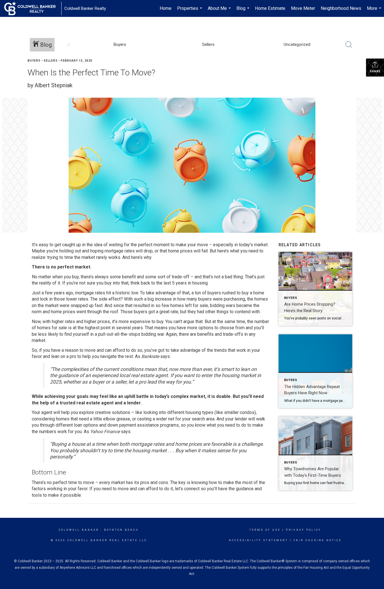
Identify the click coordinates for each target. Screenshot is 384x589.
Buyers (34, 60)
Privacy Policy (303, 529)
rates (70, 321)
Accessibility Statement (258, 540)
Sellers (51, 60)
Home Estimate (270, 8)
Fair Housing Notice (317, 540)
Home (165, 8)
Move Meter (303, 8)
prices (186, 251)
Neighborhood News (341, 8)
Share (375, 71)
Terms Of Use (265, 529)
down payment (121, 425)
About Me (220, 11)
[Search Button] (348, 44)
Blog (243, 11)
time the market (79, 257)
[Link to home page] (32, 8)
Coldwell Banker (79, 529)
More (375, 11)
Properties (190, 11)
